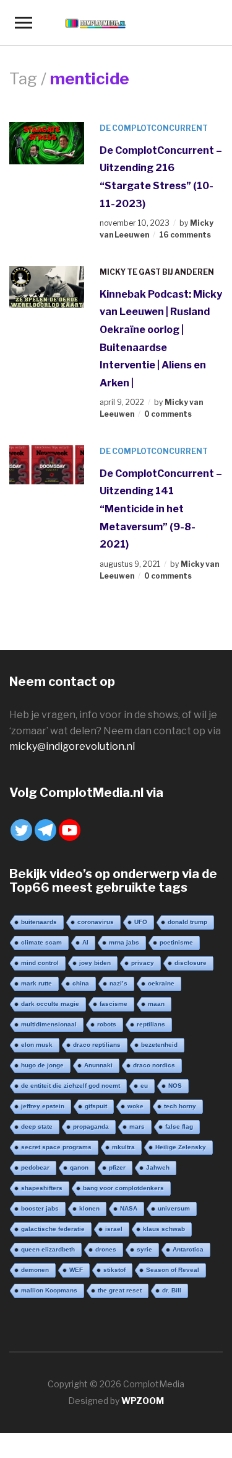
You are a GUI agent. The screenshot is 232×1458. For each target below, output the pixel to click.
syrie (144, 1249)
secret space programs (56, 1147)
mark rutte (36, 983)
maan (156, 1003)
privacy (142, 962)
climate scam (41, 942)
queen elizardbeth (48, 1249)
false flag (179, 1126)
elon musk (37, 1044)
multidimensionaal (49, 1024)
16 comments (185, 234)
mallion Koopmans (49, 1290)
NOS (175, 1085)
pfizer (117, 1167)
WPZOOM (142, 1400)
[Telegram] (45, 830)
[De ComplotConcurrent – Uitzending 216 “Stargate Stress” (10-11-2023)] (46, 142)
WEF (76, 1269)
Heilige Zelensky (180, 1147)
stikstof (114, 1269)
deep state (37, 1126)
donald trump (187, 921)
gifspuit (96, 1106)
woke (135, 1106)
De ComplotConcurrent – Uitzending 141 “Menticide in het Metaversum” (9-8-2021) (161, 509)
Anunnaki (98, 1065)
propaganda (91, 1126)
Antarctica (188, 1249)
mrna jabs (124, 942)
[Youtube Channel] (69, 830)
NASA (128, 1208)
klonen (89, 1208)
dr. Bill (171, 1290)
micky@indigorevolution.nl (72, 746)
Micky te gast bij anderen (157, 272)
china (80, 983)
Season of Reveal (172, 1269)
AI (85, 942)
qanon (79, 1167)
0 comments (168, 414)
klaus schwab (164, 1228)
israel (113, 1228)
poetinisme (176, 942)
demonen (35, 1269)
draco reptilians (97, 1044)
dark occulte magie (50, 1003)
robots (106, 1024)
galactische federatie (53, 1228)
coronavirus (95, 921)
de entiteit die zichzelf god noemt (70, 1085)
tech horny (180, 1106)
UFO (140, 921)
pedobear (35, 1167)
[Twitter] (21, 830)
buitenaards (39, 921)
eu (144, 1085)
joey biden (95, 962)
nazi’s (118, 983)
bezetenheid (159, 1044)
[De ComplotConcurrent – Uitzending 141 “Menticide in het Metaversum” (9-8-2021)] (46, 463)
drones (105, 1249)
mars (137, 1126)
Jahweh (158, 1167)
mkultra (123, 1147)
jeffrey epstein (42, 1106)
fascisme (113, 1003)
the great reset (120, 1290)
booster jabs (40, 1208)
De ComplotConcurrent (154, 128)
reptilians (151, 1024)
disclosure (190, 962)
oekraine (161, 983)
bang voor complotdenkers (123, 1188)
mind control (40, 962)
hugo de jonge (42, 1065)
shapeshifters (41, 1188)
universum (174, 1208)
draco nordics (154, 1065)
